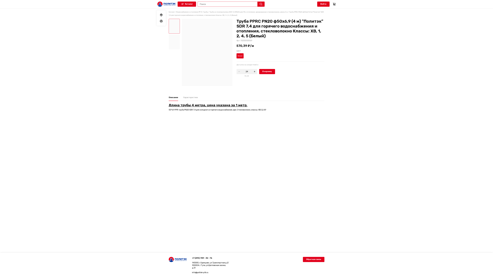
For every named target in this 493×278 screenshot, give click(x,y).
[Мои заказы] (161, 15)
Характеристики (190, 97)
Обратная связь (313, 259)
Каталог (189, 4)
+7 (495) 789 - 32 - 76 (202, 258)
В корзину (267, 71)
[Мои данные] (161, 21)
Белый (240, 56)
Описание (173, 97)
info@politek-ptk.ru (200, 272)
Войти (323, 4)
